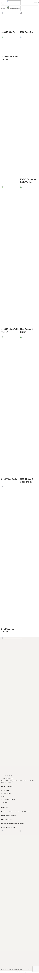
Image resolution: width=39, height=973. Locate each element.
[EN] (35, 3)
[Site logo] (14, 2)
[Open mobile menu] (3, 3)
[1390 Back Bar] (29, 19)
